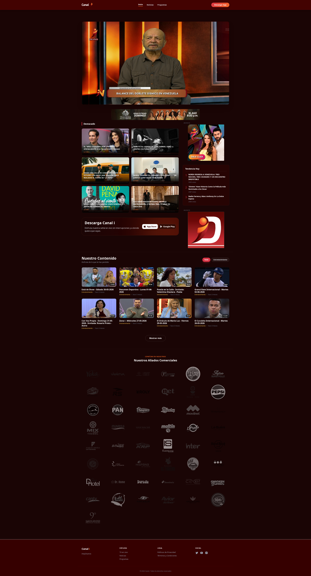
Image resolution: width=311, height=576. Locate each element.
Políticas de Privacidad (166, 552)
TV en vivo (124, 552)
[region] (155, 63)
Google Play (169, 226)
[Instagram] (206, 553)
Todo (206, 260)
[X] (196, 553)
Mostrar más (155, 338)
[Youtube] (201, 553)
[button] (84, 102)
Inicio (140, 4)
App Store (151, 226)
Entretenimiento (220, 260)
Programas (162, 5)
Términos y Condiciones (167, 555)
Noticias (150, 5)
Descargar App (220, 5)
